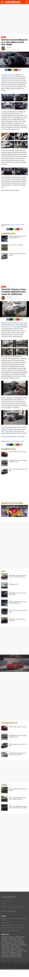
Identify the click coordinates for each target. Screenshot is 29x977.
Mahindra (20, 948)
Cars (21, 963)
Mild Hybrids (21, 942)
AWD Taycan (5, 431)
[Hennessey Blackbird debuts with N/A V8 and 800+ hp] (4, 239)
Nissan (8, 950)
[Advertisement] (14, 19)
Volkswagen (9, 942)
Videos (15, 965)
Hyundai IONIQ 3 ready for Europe (18, 451)
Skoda (3, 950)
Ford (15, 942)
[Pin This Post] (16, 69)
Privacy (16, 963)
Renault (18, 946)
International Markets (8, 937)
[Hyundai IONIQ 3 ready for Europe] (4, 454)
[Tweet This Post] (11, 319)
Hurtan (22, 224)
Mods (12, 950)
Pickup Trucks (5, 956)
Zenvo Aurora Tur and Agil (16, 245)
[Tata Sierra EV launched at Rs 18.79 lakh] (4, 471)
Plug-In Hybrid (5, 946)
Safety (25, 950)
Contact (10, 963)
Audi (3, 942)
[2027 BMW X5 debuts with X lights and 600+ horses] (4, 463)
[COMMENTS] (22, 69)
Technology (13, 948)
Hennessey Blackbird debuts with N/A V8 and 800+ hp (17, 237)
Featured (4, 939)
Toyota (20, 939)
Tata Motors (14, 944)
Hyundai (15, 940)
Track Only (19, 950)
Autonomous (5, 948)
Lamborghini (12, 952)
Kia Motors (5, 952)
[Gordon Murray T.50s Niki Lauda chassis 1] (4, 256)
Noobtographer (11, 436)
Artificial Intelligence (16, 954)
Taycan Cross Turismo (10, 327)
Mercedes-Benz (12, 939)
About (4, 963)
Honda (12, 946)
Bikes (25, 963)
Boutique (12, 224)
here (2, 187)
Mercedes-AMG (23, 944)
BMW (11, 940)
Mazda (3, 226)
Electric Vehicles (14, 441)
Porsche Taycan (23, 323)
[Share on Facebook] (6, 69)
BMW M (19, 952)
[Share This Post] (9, 69)
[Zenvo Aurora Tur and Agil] (4, 247)
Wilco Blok (21, 436)
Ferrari (19, 956)
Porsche (22, 441)
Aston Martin (5, 954)
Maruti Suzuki (5, 944)
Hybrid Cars (5, 940)
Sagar (10, 47)
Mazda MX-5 (7, 75)
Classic (18, 224)
